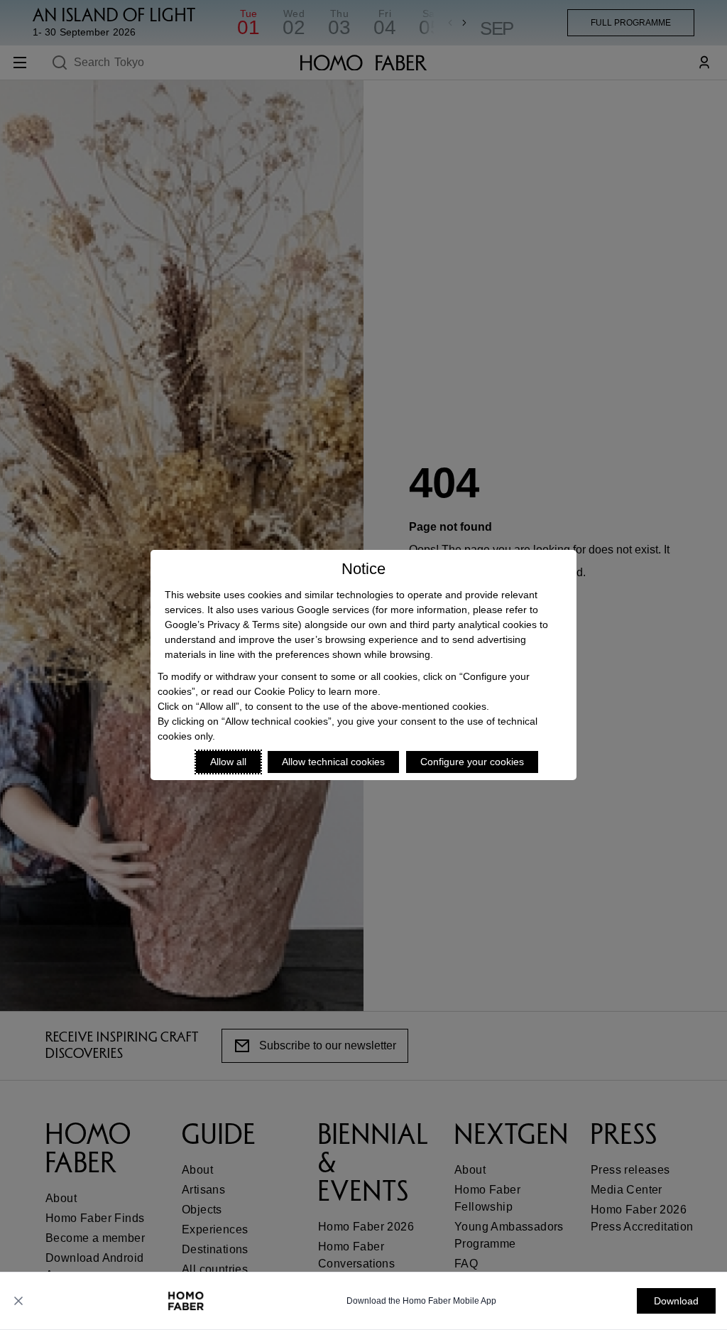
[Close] (18, 1301)
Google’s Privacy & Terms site (231, 624)
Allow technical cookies (333, 761)
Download (676, 1301)
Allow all (228, 761)
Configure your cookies (472, 761)
